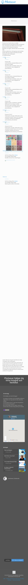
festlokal (14, 382)
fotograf (14, 380)
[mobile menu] (26, 2)
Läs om (3, 215)
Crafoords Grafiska (16, 580)
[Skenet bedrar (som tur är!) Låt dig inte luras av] (14, 514)
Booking (9, 580)
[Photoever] (8, 2)
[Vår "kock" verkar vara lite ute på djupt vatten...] (14, 552)
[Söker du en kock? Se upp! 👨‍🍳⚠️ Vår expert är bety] (14, 539)
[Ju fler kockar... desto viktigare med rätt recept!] (14, 501)
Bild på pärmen (5, 348)
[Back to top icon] (14, 572)
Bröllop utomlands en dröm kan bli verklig (15, 578)
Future (3, 319)
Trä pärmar (4, 263)
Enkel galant (4, 203)
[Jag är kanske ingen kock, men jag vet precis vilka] (14, 526)
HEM (4, 578)
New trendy (4, 233)
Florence (4, 294)
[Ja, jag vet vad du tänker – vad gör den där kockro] (14, 488)
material (15, 155)
